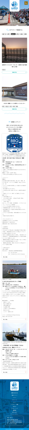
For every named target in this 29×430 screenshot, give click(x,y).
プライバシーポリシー (14, 414)
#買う (8, 34)
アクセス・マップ (14, 408)
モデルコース (14, 399)
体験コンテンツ (14, 395)
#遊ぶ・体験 (23, 34)
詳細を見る (14, 72)
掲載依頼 (14, 410)
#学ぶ (17, 34)
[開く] (26, 3)
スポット (14, 402)
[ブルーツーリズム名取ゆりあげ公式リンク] (14, 385)
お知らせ (14, 406)
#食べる (4, 34)
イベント (14, 397)
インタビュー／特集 (14, 404)
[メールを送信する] (16, 422)
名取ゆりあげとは (14, 392)
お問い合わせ (14, 412)
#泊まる (13, 34)
